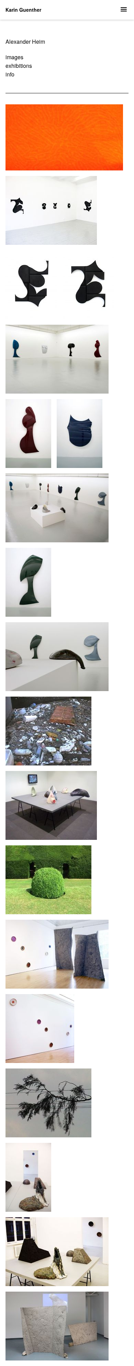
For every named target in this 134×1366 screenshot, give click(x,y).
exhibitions (18, 66)
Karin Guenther (23, 9)
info (9, 74)
